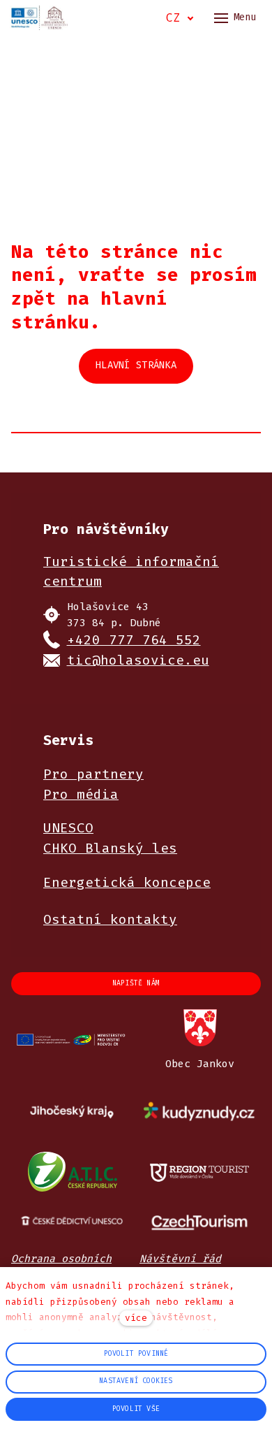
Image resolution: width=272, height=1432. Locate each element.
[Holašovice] (39, 18)
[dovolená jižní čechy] (200, 1171)
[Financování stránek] (72, 1040)
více (136, 1317)
